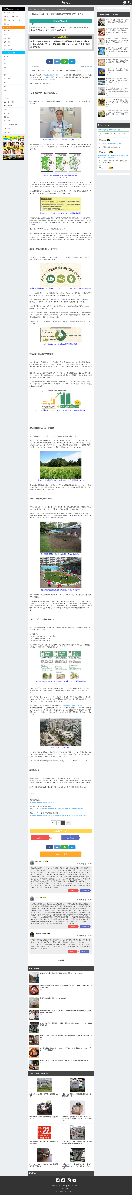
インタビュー (8, 49)
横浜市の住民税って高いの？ (53, 75)
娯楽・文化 (7, 38)
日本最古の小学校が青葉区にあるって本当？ (110, 130)
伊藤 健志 (89, 66)
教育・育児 (7, 42)
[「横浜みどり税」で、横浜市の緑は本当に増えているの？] (71, 61)
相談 (5, 86)
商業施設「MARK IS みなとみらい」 (76, 705)
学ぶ (5, 71)
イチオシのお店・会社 (13, 20)
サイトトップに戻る (15, 9)
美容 (5, 63)
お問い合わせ (8, 128)
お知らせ (6, 98)
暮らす (6, 75)
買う (5, 60)
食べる (6, 56)
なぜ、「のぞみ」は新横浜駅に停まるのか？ (110, 143)
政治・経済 (7, 30)
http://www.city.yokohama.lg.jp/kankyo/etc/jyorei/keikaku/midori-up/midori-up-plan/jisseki (58, 815)
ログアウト (7, 132)
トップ (30, 9)
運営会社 (6, 117)
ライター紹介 (8, 105)
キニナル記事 (10, 12)
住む (5, 67)
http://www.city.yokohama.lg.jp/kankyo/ (41, 802)
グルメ (6, 34)
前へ (53, 822)
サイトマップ (8, 113)
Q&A (5, 109)
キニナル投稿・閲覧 (12, 16)
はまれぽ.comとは (9, 102)
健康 (5, 90)
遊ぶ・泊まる (8, 79)
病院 (5, 82)
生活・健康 (7, 45)
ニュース (9, 24)
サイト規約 (7, 120)
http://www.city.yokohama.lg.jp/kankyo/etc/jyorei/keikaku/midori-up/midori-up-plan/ (56, 808)
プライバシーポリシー (10, 124)
